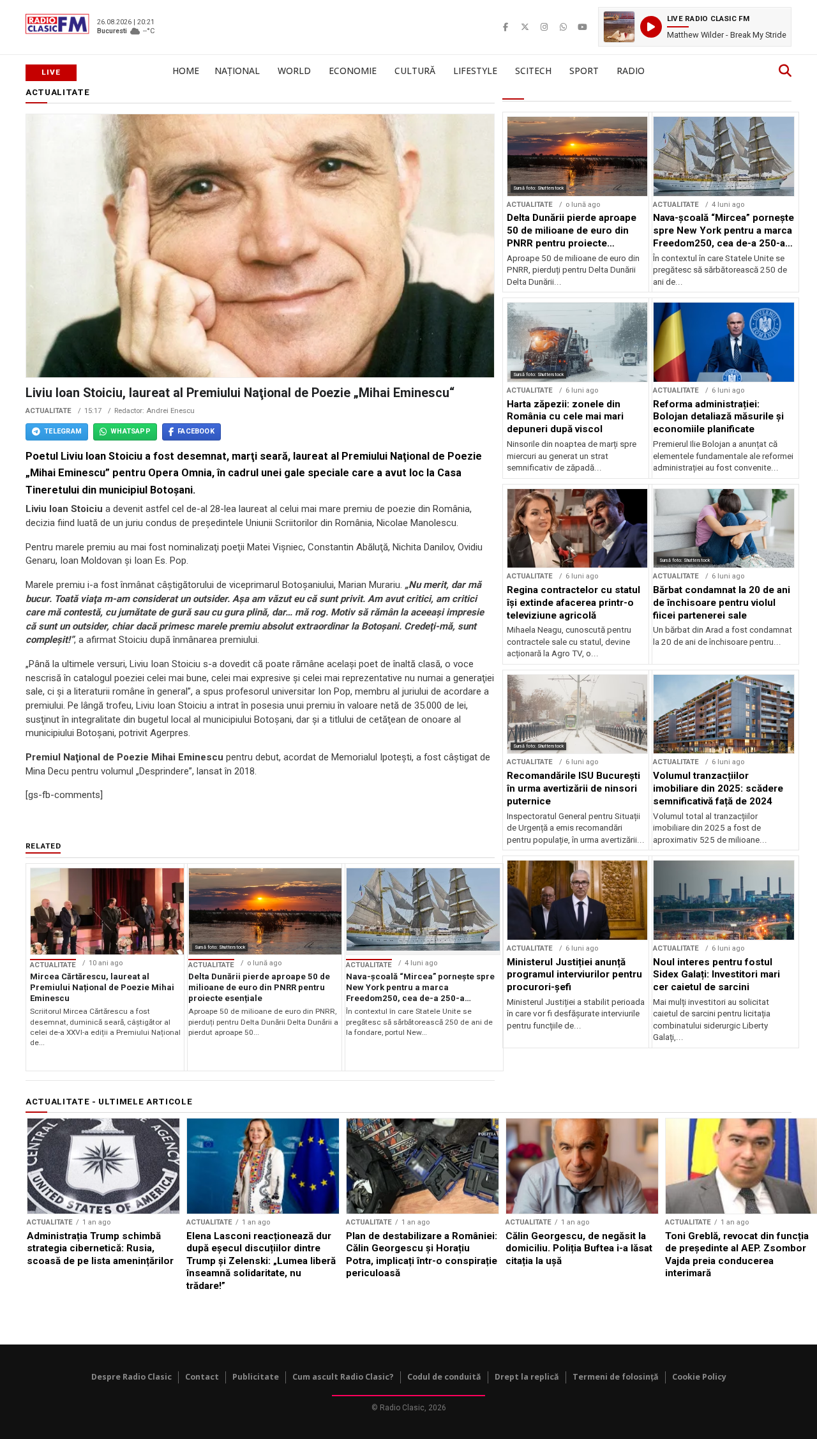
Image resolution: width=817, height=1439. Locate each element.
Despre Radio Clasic (131, 1376)
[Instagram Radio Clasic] (544, 27)
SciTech (533, 70)
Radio (631, 70)
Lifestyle (475, 70)
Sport (584, 70)
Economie (353, 70)
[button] (694, 27)
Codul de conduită (444, 1376)
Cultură (414, 70)
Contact (202, 1376)
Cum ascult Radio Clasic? (343, 1376)
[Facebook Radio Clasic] (505, 27)
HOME (185, 70)
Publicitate (255, 1376)
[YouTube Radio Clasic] (582, 27)
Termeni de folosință (616, 1376)
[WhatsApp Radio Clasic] (563, 27)
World (294, 70)
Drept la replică (527, 1376)
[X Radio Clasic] (525, 27)
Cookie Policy (699, 1376)
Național (237, 70)
